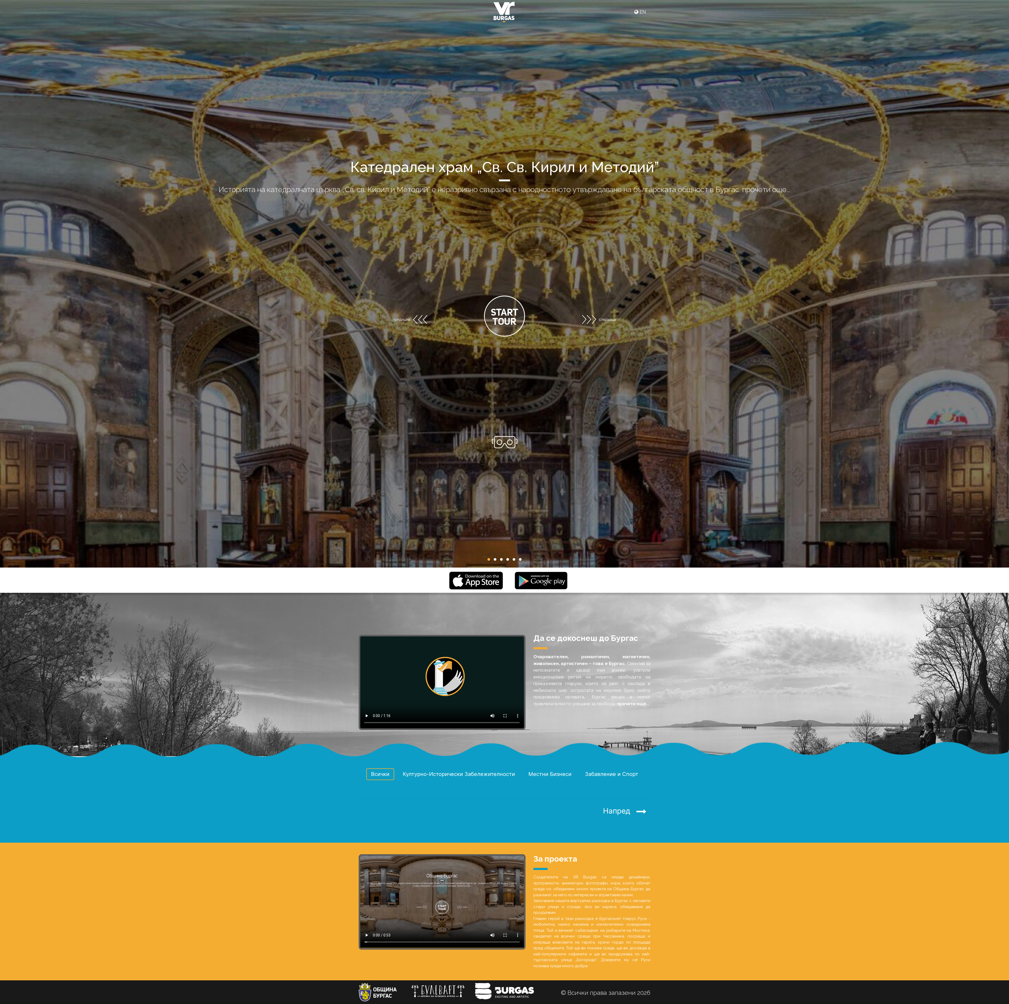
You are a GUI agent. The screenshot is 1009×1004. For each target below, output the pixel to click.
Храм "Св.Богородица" (504, 167)
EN (642, 12)
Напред (619, 810)
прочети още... (685, 189)
